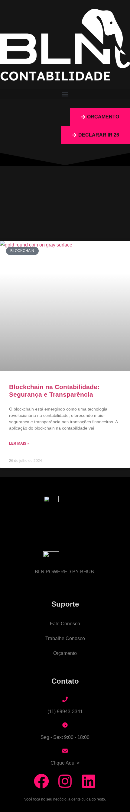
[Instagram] (65, 781)
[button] (65, 94)
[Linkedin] (88, 781)
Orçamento (65, 653)
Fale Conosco (65, 623)
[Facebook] (41, 781)
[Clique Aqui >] (65, 750)
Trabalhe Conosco (65, 638)
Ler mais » (19, 443)
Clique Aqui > (65, 762)
